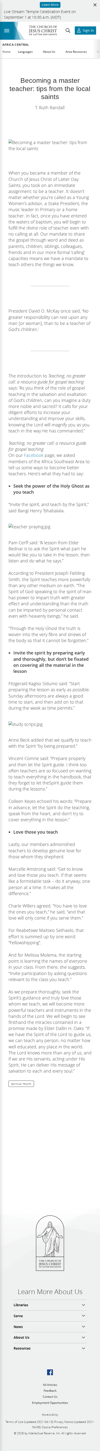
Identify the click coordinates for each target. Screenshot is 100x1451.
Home (6, 52)
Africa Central (15, 44)
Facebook (33, 455)
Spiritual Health (21, 1083)
